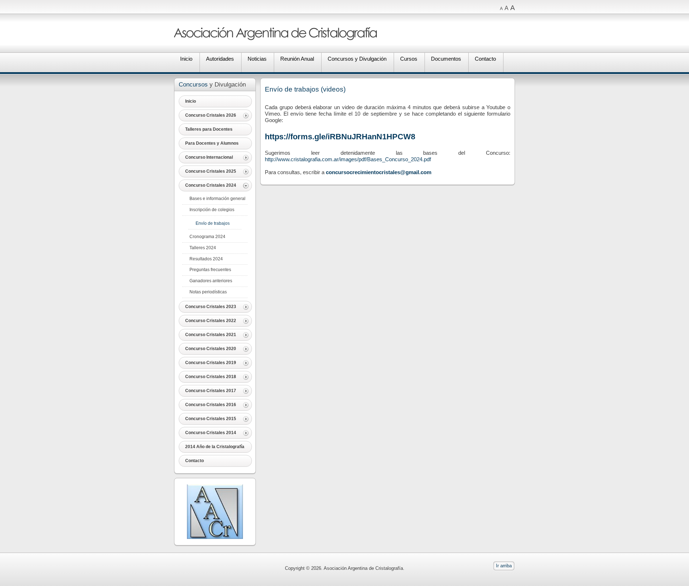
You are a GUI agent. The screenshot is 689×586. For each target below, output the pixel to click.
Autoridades (220, 59)
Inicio (186, 59)
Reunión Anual (297, 59)
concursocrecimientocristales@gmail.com (378, 172)
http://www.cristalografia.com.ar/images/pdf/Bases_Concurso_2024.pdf (348, 159)
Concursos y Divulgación (357, 59)
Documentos (446, 59)
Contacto (485, 59)
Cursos (408, 59)
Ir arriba (504, 565)
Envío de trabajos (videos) (305, 89)
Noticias (257, 59)
